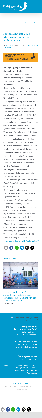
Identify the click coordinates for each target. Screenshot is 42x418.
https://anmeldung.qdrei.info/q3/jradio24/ (21, 241)
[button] (6, 248)
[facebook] (18, 395)
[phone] (29, 395)
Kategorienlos (31, 45)
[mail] (13, 395)
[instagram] (24, 395)
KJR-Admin (10, 45)
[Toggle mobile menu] (37, 6)
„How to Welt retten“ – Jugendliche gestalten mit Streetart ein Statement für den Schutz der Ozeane (18, 275)
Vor (34, 23)
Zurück (28, 23)
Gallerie (24, 275)
